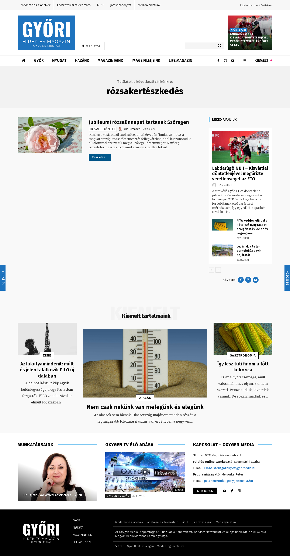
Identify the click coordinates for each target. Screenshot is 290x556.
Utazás (145, 398)
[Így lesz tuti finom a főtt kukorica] (243, 339)
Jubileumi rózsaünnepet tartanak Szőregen (139, 122)
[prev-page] (211, 270)
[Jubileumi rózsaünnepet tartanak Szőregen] (50, 135)
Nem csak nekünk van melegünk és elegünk (145, 406)
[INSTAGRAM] (239, 491)
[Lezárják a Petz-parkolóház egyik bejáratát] (222, 250)
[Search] (219, 45)
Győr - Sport (238, 30)
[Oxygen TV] (144, 472)
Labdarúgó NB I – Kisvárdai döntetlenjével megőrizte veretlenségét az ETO (249, 39)
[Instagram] (225, 61)
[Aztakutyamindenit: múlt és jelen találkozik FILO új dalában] (47, 339)
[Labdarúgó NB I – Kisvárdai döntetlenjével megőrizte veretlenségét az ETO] (240, 147)
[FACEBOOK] (232, 491)
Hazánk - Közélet (102, 129)
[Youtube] (232, 61)
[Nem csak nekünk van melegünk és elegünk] (145, 363)
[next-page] (218, 270)
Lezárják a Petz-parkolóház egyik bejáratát (249, 251)
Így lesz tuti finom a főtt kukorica (243, 367)
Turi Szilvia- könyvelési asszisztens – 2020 (52, 495)
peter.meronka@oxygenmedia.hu (228, 481)
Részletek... (99, 157)
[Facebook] (218, 61)
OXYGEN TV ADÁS (118, 495)
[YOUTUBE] (224, 491)
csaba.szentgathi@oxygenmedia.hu (230, 468)
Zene (47, 355)
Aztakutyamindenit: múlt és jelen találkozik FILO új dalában (47, 370)
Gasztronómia (243, 355)
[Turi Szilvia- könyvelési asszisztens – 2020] (57, 476)
